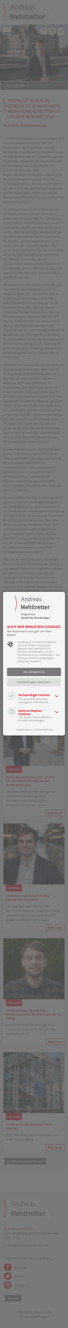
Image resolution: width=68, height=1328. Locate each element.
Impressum (24, 729)
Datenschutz (44, 729)
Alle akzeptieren (34, 672)
